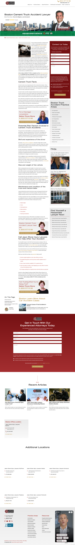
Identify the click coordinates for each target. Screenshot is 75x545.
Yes (39, 275)
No (35, 275)
